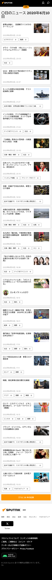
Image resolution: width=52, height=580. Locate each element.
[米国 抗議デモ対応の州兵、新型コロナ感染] (41, 190)
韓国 (27, 395)
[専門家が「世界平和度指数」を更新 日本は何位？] (41, 337)
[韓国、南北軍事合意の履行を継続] (41, 384)
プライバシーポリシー (10, 549)
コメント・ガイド (25, 542)
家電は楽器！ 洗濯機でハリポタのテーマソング (17, 26)
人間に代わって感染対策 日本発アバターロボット (17, 475)
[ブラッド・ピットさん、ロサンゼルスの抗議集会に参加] (41, 430)
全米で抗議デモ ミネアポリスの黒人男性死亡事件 (21, 201)
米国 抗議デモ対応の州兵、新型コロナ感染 (17, 187)
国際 (15, 325)
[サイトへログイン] (43, 2)
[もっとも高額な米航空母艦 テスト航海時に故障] (41, 94)
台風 (34, 225)
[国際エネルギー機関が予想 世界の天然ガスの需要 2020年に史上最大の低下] (41, 314)
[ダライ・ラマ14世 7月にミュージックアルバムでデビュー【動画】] (41, 51)
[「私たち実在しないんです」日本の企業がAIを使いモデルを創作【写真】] (41, 260)
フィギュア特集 (9, 178)
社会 (5, 63)
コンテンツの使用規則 (29, 538)
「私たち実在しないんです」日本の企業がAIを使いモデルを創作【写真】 (17, 258)
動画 (21, 40)
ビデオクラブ (8, 40)
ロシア (6, 372)
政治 (13, 517)
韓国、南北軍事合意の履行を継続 (16, 380)
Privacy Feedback (27, 549)
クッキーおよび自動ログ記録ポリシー (16, 545)
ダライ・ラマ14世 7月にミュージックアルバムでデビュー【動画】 (17, 49)
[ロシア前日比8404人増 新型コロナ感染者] (41, 360)
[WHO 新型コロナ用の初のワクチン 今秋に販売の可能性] (41, 75)
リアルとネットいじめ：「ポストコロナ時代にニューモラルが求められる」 (17, 282)
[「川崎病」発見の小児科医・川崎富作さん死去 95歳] (41, 143)
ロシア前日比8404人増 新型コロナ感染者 (17, 358)
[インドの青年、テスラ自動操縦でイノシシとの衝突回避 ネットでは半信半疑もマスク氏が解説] (41, 119)
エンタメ (7, 419)
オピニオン (33, 517)
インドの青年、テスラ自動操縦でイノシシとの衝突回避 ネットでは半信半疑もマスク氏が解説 (17, 116)
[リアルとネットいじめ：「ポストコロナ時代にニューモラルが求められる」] (41, 283)
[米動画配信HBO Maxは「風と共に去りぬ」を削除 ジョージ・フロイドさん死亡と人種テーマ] (41, 454)
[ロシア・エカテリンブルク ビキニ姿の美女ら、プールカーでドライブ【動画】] (41, 407)
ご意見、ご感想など (9, 542)
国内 (15, 302)
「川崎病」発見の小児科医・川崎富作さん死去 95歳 (17, 141)
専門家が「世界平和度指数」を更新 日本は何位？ (17, 335)
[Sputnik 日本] (7, 4)
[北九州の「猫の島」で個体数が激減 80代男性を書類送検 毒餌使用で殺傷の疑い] (41, 237)
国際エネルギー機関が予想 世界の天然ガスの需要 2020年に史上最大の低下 (17, 312)
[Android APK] (9, 556)
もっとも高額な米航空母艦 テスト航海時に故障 (17, 90)
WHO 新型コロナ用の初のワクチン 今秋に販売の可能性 (17, 72)
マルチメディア (19, 489)
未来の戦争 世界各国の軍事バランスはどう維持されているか (23, 106)
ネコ (34, 248)
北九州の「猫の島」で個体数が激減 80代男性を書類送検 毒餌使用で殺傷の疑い (17, 235)
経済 (5, 325)
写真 (5, 489)
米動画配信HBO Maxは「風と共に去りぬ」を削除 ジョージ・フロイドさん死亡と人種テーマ (17, 452)
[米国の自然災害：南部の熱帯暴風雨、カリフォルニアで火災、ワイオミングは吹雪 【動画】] (41, 213)
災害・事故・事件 (10, 155)
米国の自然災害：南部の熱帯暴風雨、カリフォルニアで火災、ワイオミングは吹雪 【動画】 (17, 212)
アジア (6, 395)
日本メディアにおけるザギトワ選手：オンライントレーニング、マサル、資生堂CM (17, 165)
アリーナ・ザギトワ (28, 178)
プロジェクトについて (10, 538)
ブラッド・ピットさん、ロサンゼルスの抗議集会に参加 (17, 428)
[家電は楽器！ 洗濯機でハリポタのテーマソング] (41, 28)
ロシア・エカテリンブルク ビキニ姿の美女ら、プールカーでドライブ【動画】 (17, 406)
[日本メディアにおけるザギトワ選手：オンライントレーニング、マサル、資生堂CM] (41, 166)
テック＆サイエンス (11, 131)
